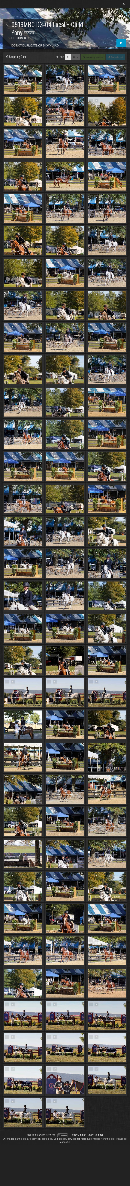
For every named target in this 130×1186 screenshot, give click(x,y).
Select (60, 56)
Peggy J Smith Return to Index (87, 1134)
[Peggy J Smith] (8, 24)
